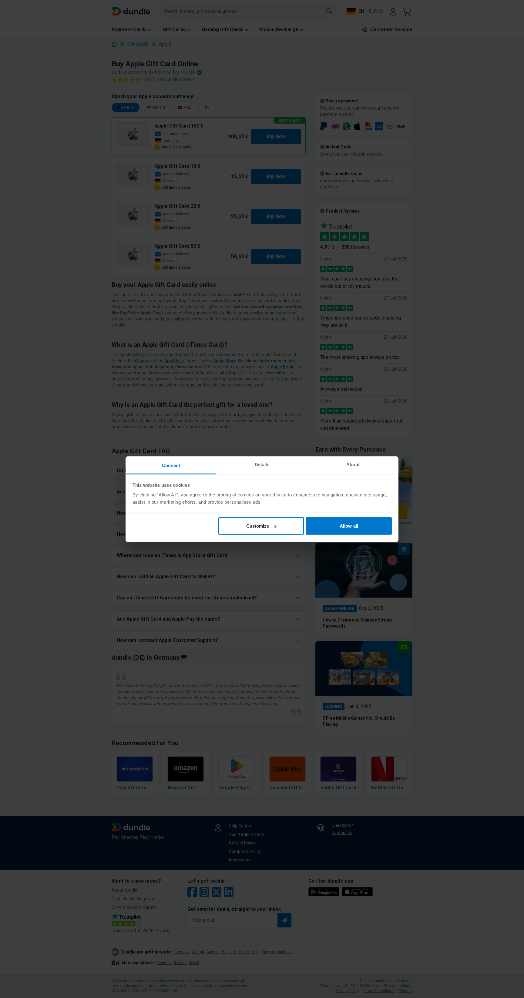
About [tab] (353, 464)
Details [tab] (262, 464)
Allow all (349, 526)
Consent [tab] (171, 465)
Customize (257, 526)
